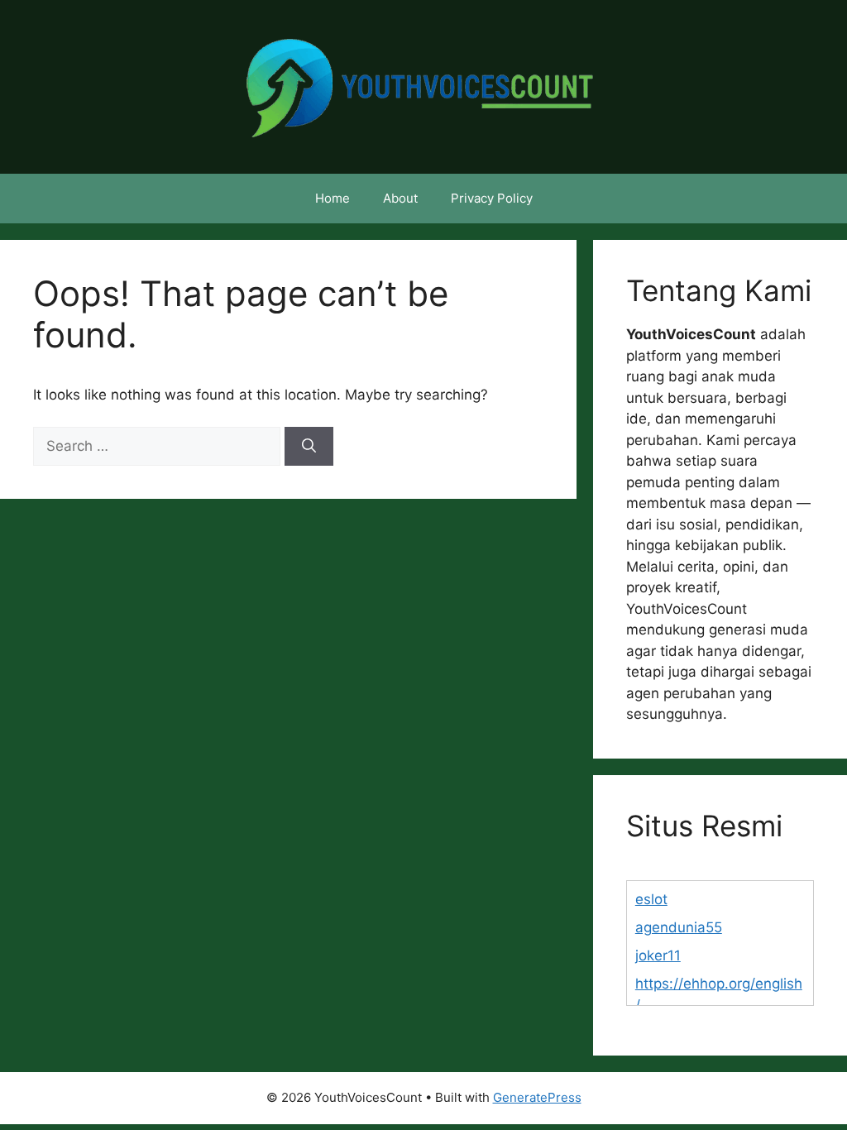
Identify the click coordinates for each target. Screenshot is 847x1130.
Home (332, 198)
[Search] (309, 447)
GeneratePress (537, 1097)
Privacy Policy (492, 198)
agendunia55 (678, 927)
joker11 (658, 955)
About (400, 198)
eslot (651, 899)
